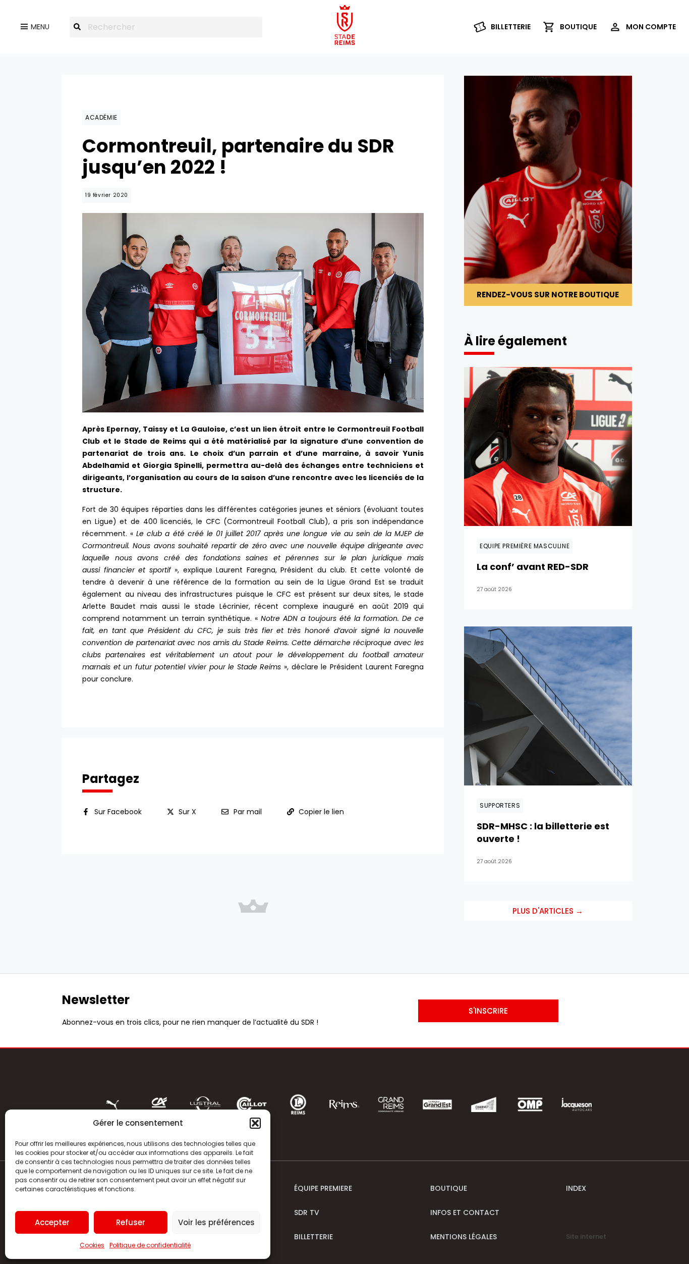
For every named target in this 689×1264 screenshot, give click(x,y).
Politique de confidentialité (150, 1245)
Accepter (52, 1222)
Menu (40, 27)
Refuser (130, 1222)
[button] (255, 1123)
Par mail (248, 812)
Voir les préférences (216, 1222)
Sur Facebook (118, 812)
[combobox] (166, 27)
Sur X (187, 812)
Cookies (92, 1245)
